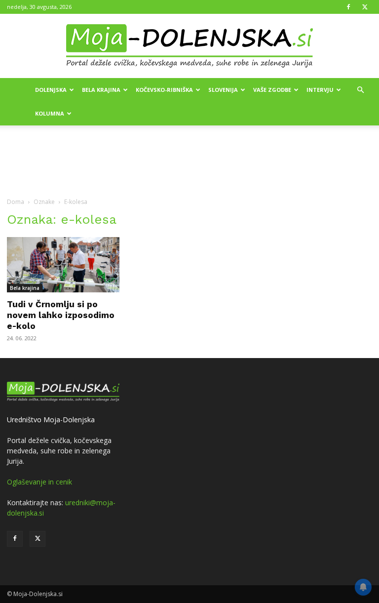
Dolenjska (51, 89)
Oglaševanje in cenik (39, 481)
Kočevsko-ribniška (164, 89)
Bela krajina (101, 89)
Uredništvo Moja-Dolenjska (51, 419)
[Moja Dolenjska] (189, 46)
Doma (15, 202)
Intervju (320, 89)
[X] (364, 7)
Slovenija (223, 89)
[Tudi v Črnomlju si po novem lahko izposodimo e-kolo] (63, 264)
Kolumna (49, 113)
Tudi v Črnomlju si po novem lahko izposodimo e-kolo (60, 315)
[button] (360, 90)
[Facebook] (348, 7)
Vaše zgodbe (272, 89)
